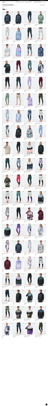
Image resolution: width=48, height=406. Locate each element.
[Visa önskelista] (43, 2)
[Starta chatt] (46, 404)
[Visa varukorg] (45, 2)
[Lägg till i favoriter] (12, 11)
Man (6, 6)
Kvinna (4, 6)
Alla (2, 6)
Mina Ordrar (41, 0)
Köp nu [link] (28, 0)
